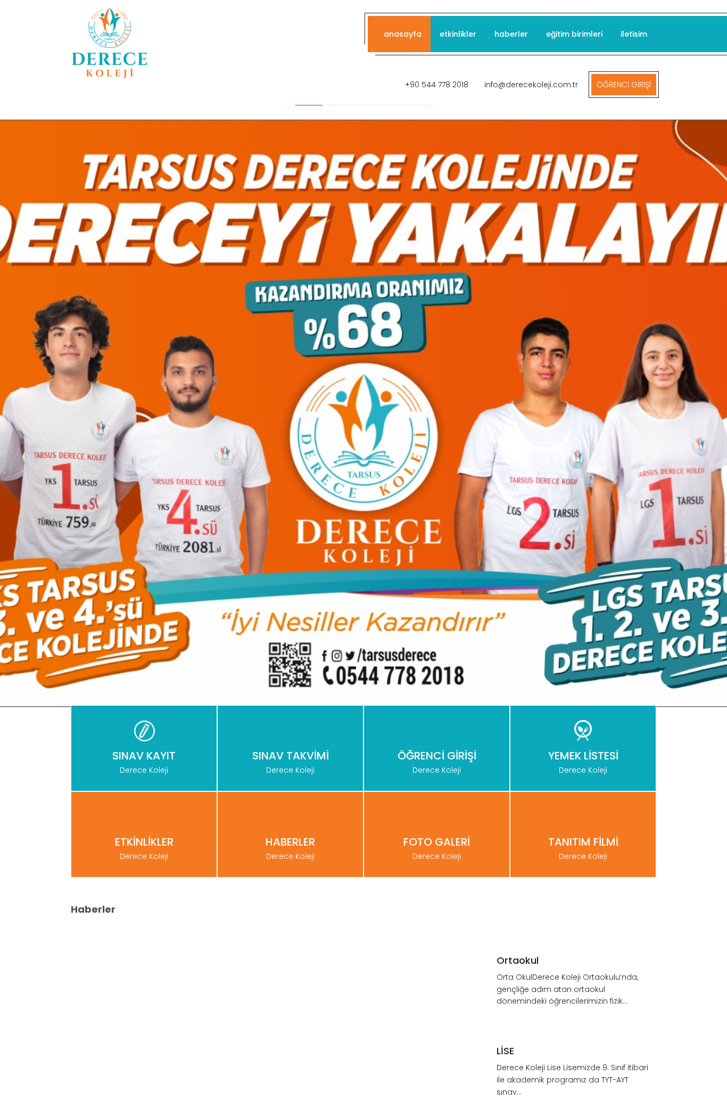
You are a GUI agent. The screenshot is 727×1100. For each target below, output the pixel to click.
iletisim (634, 34)
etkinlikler (458, 34)
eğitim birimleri (574, 34)
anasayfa (403, 34)
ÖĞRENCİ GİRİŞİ (624, 84)
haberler (511, 34)
